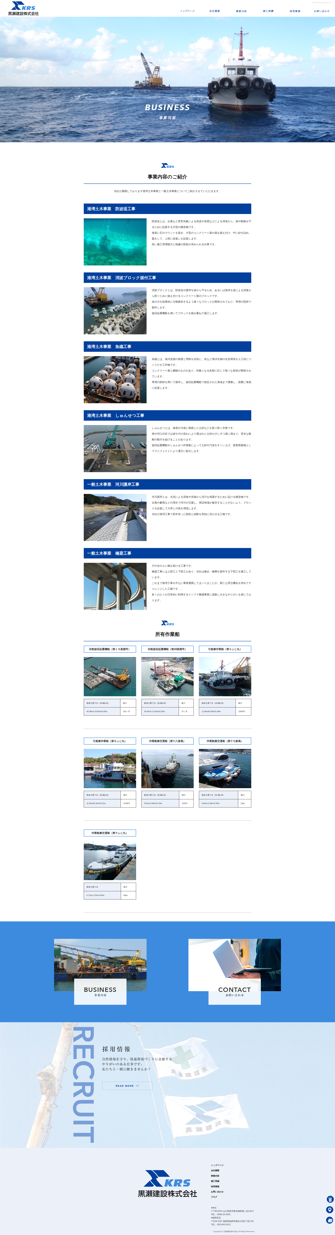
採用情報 (294, 8)
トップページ (187, 8)
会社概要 (214, 8)
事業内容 (241, 8)
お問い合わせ (321, 8)
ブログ (214, 1197)
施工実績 (268, 8)
